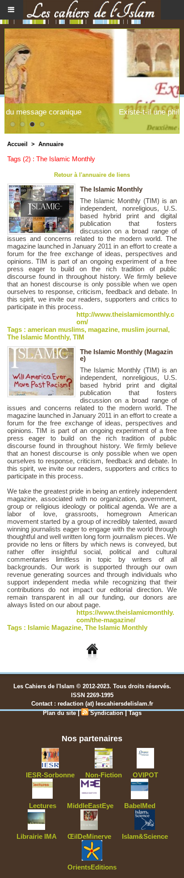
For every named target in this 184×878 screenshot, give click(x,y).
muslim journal (144, 329)
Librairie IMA (37, 836)
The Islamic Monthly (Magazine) (126, 355)
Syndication (106, 713)
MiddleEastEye (90, 805)
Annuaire (50, 144)
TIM (78, 337)
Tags (135, 713)
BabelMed (139, 805)
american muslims (56, 329)
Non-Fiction (103, 775)
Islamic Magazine (54, 627)
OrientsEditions (92, 867)
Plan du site (59, 713)
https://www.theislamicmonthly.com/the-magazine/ (125, 616)
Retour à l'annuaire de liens (92, 175)
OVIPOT (145, 775)
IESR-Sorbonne (50, 775)
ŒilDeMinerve (89, 836)
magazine (103, 329)
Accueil (17, 144)
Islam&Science (145, 836)
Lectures (42, 805)
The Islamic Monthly (111, 189)
